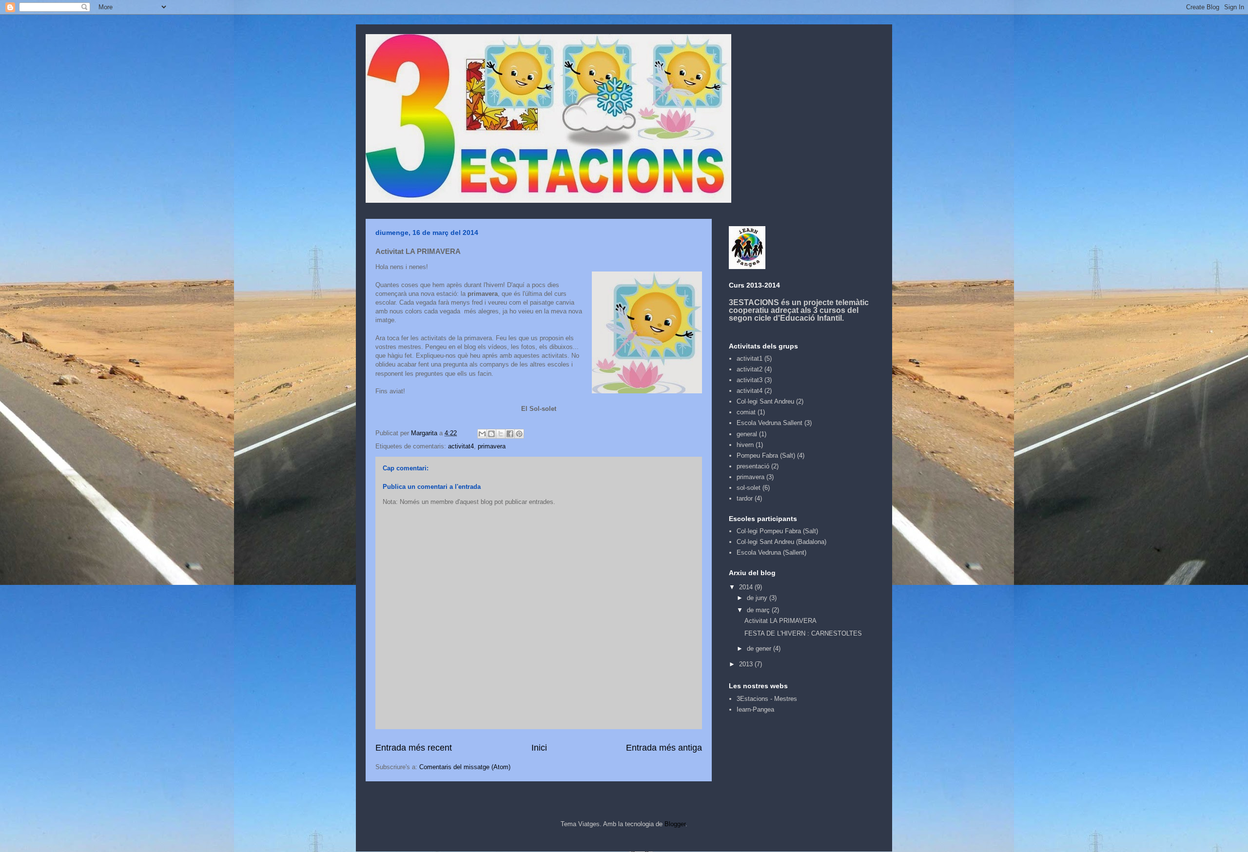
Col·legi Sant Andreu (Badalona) (781, 541)
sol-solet (748, 487)
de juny (758, 597)
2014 (747, 587)
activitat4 (461, 446)
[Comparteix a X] (501, 434)
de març (759, 610)
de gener (760, 648)
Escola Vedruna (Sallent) (771, 552)
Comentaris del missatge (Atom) (464, 767)
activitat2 (749, 369)
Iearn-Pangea (755, 709)
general (747, 434)
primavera (492, 446)
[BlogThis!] (491, 434)
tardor (745, 498)
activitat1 (749, 358)
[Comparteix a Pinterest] (519, 434)
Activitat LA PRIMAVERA (780, 620)
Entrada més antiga (664, 748)
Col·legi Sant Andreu (765, 401)
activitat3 (749, 380)
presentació (753, 466)
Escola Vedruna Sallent (769, 422)
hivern (745, 444)
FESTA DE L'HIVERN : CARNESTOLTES (803, 633)
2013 (747, 664)
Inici (539, 748)
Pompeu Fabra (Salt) (766, 455)
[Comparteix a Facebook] (510, 434)
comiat (746, 412)
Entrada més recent (413, 748)
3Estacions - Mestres (767, 698)
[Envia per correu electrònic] (482, 434)
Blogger (674, 824)
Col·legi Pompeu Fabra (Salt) (777, 531)
